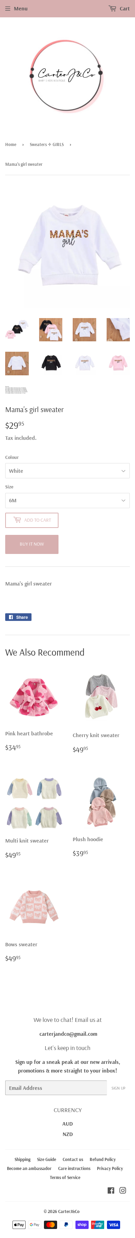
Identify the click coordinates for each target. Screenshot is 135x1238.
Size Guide (46, 1159)
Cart (124, 8)
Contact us (73, 1159)
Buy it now (32, 544)
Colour (12, 457)
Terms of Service (65, 1177)
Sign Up (118, 1088)
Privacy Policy (110, 1168)
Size (9, 487)
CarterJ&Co (69, 1211)
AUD (67, 1123)
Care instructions (74, 1168)
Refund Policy (103, 1159)
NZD (68, 1133)
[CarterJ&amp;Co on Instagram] (122, 1191)
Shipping (22, 1159)
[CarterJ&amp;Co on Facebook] (111, 1191)
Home (10, 144)
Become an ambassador (29, 1168)
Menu (21, 8)
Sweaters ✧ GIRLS (47, 144)
